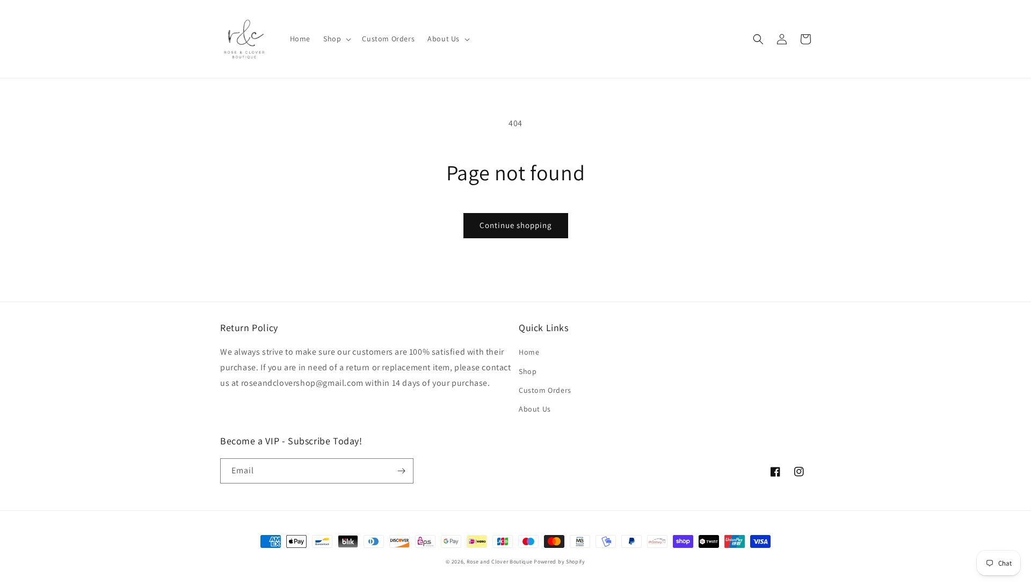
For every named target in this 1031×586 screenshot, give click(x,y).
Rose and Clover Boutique (500, 561)
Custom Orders (545, 390)
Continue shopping (516, 225)
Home (529, 352)
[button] (336, 38)
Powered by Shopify (559, 561)
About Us (535, 409)
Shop (527, 371)
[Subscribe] (401, 471)
